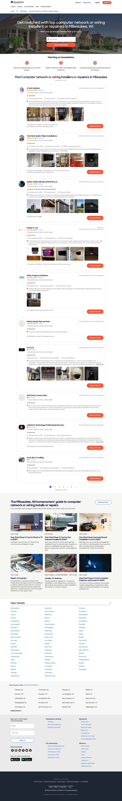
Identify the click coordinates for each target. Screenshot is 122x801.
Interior (13, 6)
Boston (47, 618)
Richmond (82, 656)
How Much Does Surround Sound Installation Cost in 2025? (93, 538)
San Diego (14, 634)
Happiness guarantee (87, 763)
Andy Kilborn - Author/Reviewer (56, 575)
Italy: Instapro (61, 781)
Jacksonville (15, 656)
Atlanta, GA (19, 690)
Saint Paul (48, 631)
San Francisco (16, 637)
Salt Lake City (84, 650)
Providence (83, 621)
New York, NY (90, 698)
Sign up (22, 740)
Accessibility (70, 786)
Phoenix (14, 611)
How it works (85, 746)
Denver (13, 644)
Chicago (14, 673)
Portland (82, 608)
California (55, 786)
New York (48, 647)
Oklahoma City (50, 676)
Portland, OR (43, 703)
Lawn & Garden (29, 6)
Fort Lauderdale (17, 653)
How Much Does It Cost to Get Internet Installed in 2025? (58, 538)
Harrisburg (82, 611)
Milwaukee (83, 669)
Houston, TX (42, 694)
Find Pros (50, 722)
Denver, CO (19, 694)
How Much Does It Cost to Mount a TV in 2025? (27, 538)
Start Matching (61, 45)
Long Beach (15, 621)
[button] (34, 114)
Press (82, 754)
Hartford (14, 647)
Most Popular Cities (16, 685)
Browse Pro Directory (54, 724)
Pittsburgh (82, 618)
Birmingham (15, 608)
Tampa (13, 666)
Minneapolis (49, 627)
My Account (85, 722)
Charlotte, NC (43, 690)
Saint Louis (48, 637)
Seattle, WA (66, 707)
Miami (13, 660)
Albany (47, 644)
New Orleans (49, 611)
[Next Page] (76, 487)
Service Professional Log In (56, 746)
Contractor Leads (53, 754)
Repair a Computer (19, 578)
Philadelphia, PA (21, 703)
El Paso (81, 637)
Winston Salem (50, 663)
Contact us (84, 760)
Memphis (82, 624)
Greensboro (49, 656)
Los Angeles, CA (68, 694)
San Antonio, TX (91, 703)
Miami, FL (89, 694)
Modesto (14, 627)
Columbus (48, 673)
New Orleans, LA (68, 698)
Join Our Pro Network (54, 749)
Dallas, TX (89, 690)
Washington (15, 650)
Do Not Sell (62, 786)
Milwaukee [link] (23, 11)
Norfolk (81, 653)
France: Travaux (38, 781)
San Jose (14, 640)
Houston (82, 644)
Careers (83, 752)
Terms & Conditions (71, 790)
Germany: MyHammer (50, 781)
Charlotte (48, 653)
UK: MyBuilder (84, 781)
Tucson (13, 615)
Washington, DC (91, 707)
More (37, 6)
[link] (61, 90)
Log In (97, 2)
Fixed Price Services (54, 727)
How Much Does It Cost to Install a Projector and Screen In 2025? (93, 579)
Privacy (51, 786)
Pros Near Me (85, 733)
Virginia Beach (84, 660)
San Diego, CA (20, 707)
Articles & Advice (46, 6)
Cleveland (48, 669)
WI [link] (17, 11)
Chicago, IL (66, 690)
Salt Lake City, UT (68, 703)
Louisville (48, 608)
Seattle (81, 663)
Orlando (14, 663)
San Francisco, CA (45, 707)
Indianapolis (15, 676)
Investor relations (86, 757)
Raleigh (47, 660)
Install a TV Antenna (53, 578)
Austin (81, 631)
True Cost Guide (86, 724)
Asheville (48, 650)
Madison (82, 666)
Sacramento (15, 631)
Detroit (47, 621)
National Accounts (53, 757)
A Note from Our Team (88, 736)
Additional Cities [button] (16, 711)
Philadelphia (83, 615)
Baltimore (48, 615)
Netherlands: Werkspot (73, 781)
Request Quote (95, 126)
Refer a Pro (84, 730)
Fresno (13, 618)
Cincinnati (48, 666)
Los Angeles (15, 624)
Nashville (82, 627)
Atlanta (13, 669)
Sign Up (107, 2)
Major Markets (18, 603)
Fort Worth (83, 640)
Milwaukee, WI (20, 698)
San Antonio (83, 647)
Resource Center (86, 727)
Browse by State (31, 685)
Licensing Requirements (88, 739)
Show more (99, 364)
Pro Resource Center (54, 752)
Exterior (19, 6)
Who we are (85, 749)
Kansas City (49, 634)
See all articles (103, 502)
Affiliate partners (86, 766)
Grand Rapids (50, 624)
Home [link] (12, 11)
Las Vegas (48, 640)
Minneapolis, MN (44, 698)
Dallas (81, 634)
